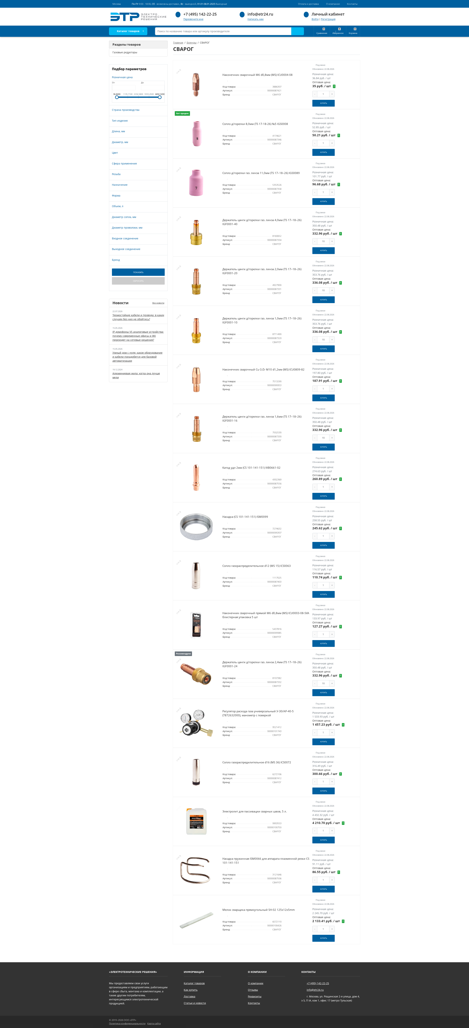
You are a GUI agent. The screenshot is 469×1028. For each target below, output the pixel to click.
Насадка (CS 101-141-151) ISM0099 (245, 517)
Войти (315, 19)
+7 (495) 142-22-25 (200, 14)
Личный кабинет (328, 14)
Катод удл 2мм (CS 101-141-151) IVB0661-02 (251, 468)
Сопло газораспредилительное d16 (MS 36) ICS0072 (256, 762)
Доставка (189, 996)
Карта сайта (154, 1023)
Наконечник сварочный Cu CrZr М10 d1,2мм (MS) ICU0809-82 (263, 369)
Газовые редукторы (124, 52)
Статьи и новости (195, 1003)
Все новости (158, 302)
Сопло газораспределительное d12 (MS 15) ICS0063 (256, 566)
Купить (323, 103)
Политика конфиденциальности (127, 1023)
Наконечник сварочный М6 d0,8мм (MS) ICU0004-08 (257, 75)
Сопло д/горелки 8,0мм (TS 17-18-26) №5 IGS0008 (255, 124)
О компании (255, 983)
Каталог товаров (127, 31)
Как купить (190, 990)
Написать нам (256, 19)
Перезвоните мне (193, 19)
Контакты (254, 1003)
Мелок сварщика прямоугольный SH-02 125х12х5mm (258, 910)
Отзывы (253, 990)
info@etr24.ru (260, 14)
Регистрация (328, 19)
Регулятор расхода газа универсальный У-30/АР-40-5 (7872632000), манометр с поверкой (258, 713)
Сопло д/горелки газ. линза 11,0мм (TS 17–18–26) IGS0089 (261, 173)
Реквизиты (254, 996)
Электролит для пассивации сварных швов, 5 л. (254, 811)
